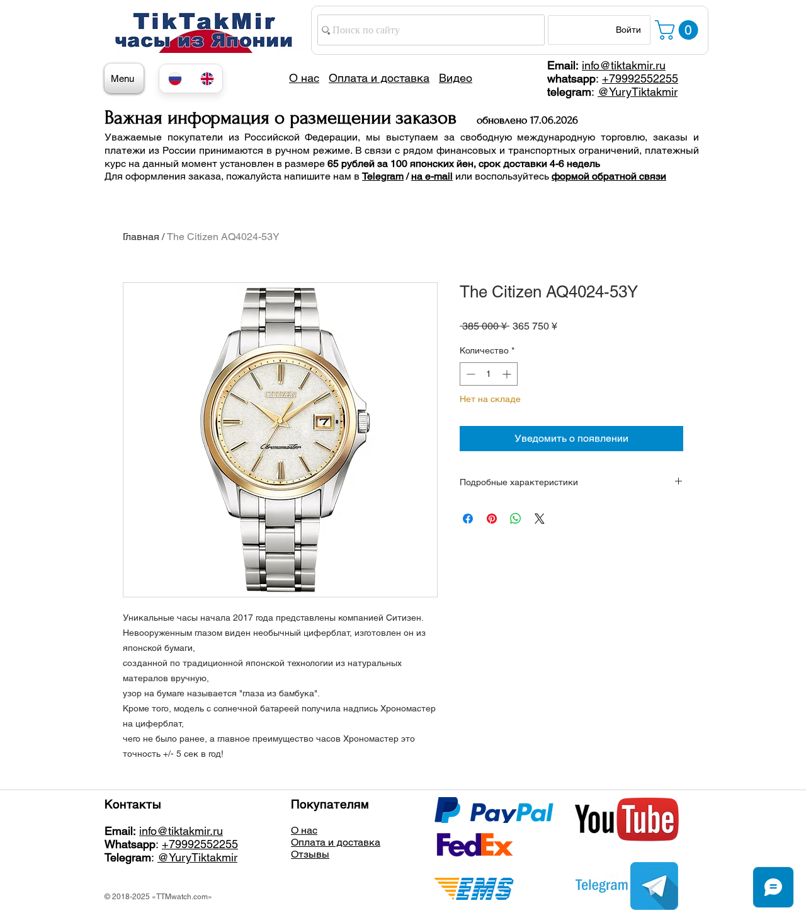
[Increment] (508, 374)
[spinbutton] (488, 374)
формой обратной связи (609, 176)
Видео (455, 77)
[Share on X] (539, 518)
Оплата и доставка (335, 842)
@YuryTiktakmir (638, 91)
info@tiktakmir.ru (624, 65)
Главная (141, 237)
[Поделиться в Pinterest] (491, 518)
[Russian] (175, 78)
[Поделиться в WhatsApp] (515, 518)
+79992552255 (640, 78)
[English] (207, 78)
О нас (304, 830)
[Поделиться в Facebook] (467, 518)
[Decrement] (469, 374)
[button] (679, 30)
